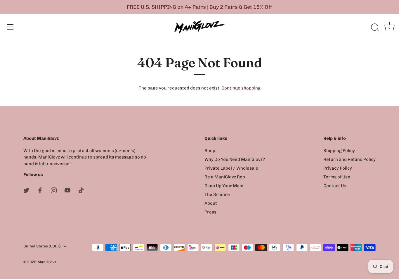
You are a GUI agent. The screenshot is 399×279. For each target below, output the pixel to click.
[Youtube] (67, 190)
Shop (209, 150)
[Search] (375, 27)
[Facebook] (40, 190)
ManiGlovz (46, 262)
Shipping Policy (339, 150)
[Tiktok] (81, 190)
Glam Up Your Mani (223, 185)
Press (210, 212)
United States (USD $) (42, 246)
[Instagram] (54, 190)
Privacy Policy (337, 168)
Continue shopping (241, 88)
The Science (217, 194)
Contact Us (334, 185)
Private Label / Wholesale (231, 168)
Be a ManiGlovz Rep (224, 177)
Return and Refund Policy (349, 159)
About (210, 203)
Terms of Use (336, 177)
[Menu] (10, 26)
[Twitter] (26, 190)
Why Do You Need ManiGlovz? (234, 159)
